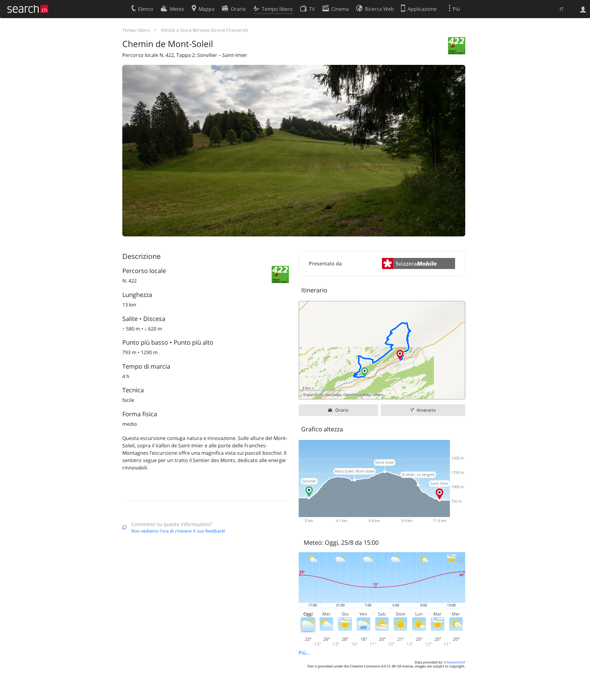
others (378, 394)
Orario (341, 410)
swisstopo (332, 394)
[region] (382, 350)
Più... (304, 652)
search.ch (314, 394)
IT (562, 9)
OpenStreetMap (357, 394)
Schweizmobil (454, 662)
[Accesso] (583, 8)
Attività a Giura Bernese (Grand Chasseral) (204, 30)
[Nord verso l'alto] (458, 392)
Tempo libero (136, 30)
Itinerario (426, 410)
